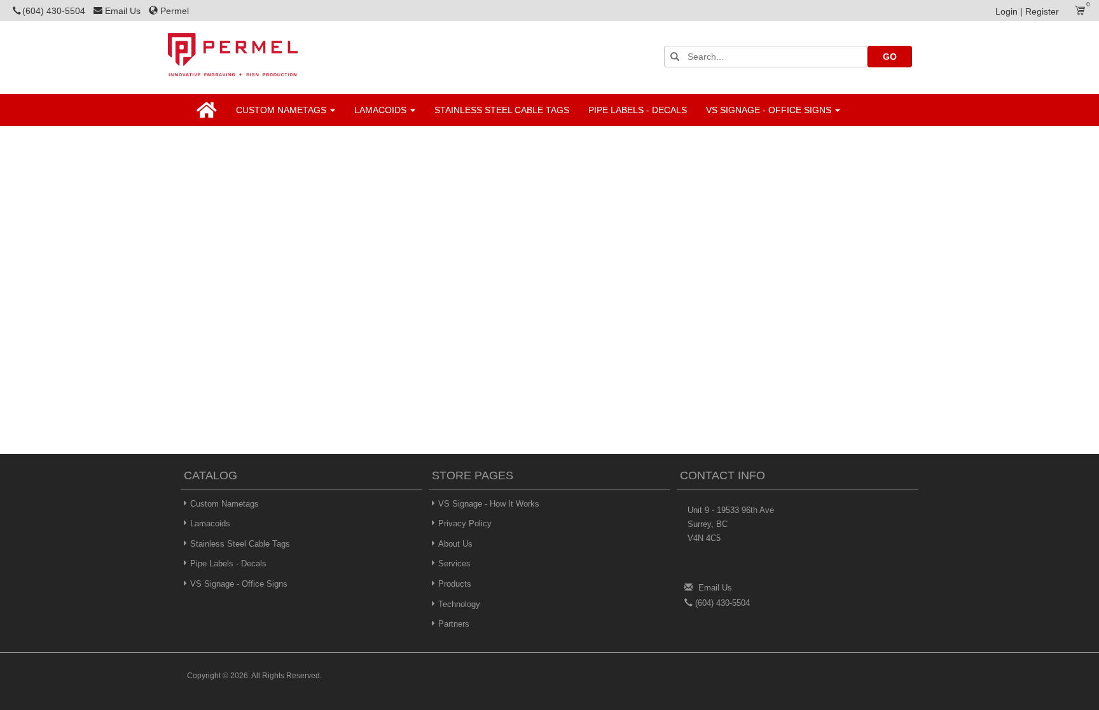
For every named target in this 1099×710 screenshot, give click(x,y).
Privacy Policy (465, 523)
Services (454, 563)
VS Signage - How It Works (488, 504)
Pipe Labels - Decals (637, 110)
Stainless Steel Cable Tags (501, 110)
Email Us (124, 11)
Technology (459, 604)
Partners (453, 624)
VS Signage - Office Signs (770, 110)
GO (890, 56)
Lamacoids (381, 110)
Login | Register (1027, 11)
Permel (174, 11)
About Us (455, 544)
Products (454, 584)
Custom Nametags (282, 110)
